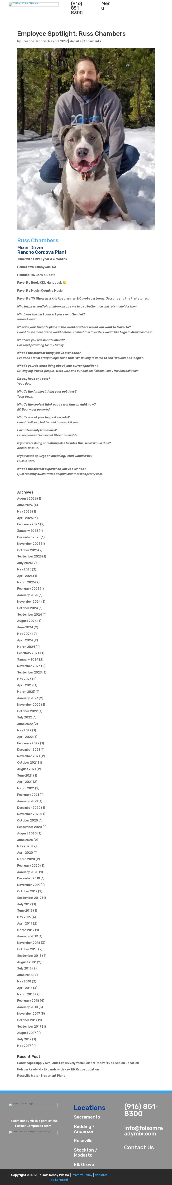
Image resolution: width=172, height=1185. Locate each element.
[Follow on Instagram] (156, 1176)
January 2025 (27, 595)
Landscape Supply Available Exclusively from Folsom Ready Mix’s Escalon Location (78, 1063)
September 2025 (29, 556)
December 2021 (28, 749)
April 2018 (25, 988)
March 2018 (26, 994)
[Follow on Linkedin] (145, 1176)
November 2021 (28, 756)
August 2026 (26, 498)
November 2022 (28, 705)
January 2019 (27, 936)
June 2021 (25, 775)
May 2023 (24, 679)
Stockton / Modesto (85, 1152)
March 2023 (26, 692)
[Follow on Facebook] (121, 1176)
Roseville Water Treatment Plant (41, 1076)
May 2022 (24, 730)
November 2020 (29, 814)
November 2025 (28, 544)
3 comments (92, 41)
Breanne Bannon (33, 41)
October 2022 (27, 711)
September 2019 (29, 898)
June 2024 (25, 627)
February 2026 (28, 524)
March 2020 (26, 859)
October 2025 (27, 550)
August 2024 (27, 621)
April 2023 (25, 685)
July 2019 (24, 904)
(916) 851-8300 (141, 1110)
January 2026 (27, 531)
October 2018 (27, 949)
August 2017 (26, 1033)
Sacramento (87, 1117)
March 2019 (25, 930)
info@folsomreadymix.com (143, 1131)
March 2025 (26, 582)
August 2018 (26, 962)
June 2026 (25, 505)
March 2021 (25, 788)
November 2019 (28, 885)
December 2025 (28, 537)
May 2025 (24, 569)
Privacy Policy (82, 1175)
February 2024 (28, 653)
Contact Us (139, 1147)
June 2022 (25, 724)
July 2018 (24, 968)
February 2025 (28, 589)
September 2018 (29, 956)
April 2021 (24, 782)
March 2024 (26, 647)
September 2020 (29, 827)
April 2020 (25, 853)
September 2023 (29, 672)
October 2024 (27, 608)
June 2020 (25, 840)
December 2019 (28, 878)
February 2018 (28, 1001)
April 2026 (25, 518)
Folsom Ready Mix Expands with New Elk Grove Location (58, 1069)
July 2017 (24, 1039)
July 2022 (24, 717)
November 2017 (28, 1013)
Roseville (83, 1140)
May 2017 (24, 1046)
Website (75, 41)
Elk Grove (84, 1164)
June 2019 (25, 910)
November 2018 (28, 943)
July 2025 (24, 563)
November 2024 (29, 601)
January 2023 (27, 698)
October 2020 (27, 820)
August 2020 (27, 833)
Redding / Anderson (84, 1129)
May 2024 (24, 634)
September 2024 (29, 614)
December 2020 (28, 808)
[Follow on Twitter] (133, 1176)
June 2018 (25, 975)
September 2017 (29, 1026)
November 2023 (28, 666)
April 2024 (25, 640)
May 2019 (24, 917)
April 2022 (25, 737)
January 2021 (27, 801)
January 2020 (27, 872)
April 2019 (24, 923)
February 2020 (28, 865)
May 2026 (24, 511)
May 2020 (24, 846)
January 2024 (27, 659)
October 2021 (27, 762)
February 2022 (28, 743)
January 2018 (27, 1007)
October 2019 (27, 891)
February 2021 (28, 795)
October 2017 (27, 1020)
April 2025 (25, 576)
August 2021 (26, 769)
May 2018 (24, 981)
